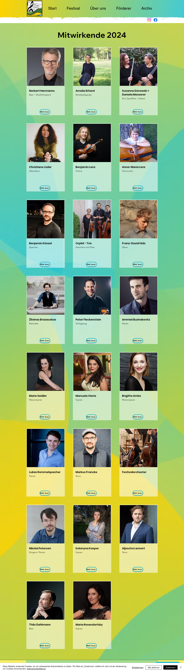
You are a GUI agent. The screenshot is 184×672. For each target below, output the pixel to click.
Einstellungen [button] (137, 667)
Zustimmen (170, 667)
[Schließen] (180, 667)
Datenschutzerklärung (36, 668)
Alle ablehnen (153, 667)
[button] (73, 8)
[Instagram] (149, 19)
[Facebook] (155, 19)
